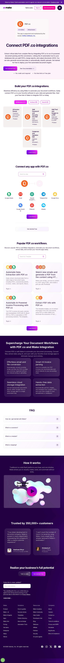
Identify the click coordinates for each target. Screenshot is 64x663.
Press (50, 618)
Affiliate (35, 627)
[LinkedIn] (55, 647)
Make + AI (6, 612)
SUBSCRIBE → (8, 598)
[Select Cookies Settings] (3, 660)
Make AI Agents (7, 615)
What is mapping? (11, 445)
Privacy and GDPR (53, 624)
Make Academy (37, 609)
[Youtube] (59, 647)
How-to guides (22, 609)
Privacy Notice (26, 594)
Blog (34, 621)
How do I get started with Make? (15, 419)
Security (35, 633)
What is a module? (11, 436)
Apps (4, 618)
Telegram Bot (43, 198)
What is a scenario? (11, 427)
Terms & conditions (53, 621)
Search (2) (45, 102)
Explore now (55, 2)
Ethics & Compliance (54, 633)
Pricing (5, 624)
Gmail (20, 198)
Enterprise (6, 630)
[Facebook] (42, 647)
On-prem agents (37, 636)
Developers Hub (37, 618)
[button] (21, 29)
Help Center (36, 615)
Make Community (38, 612)
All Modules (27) (20, 102)
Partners (35, 630)
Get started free (49, 7)
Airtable (43, 209)
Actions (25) (33, 102)
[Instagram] (46, 647)
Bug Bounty (51, 630)
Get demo (6, 627)
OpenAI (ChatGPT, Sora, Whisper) (32, 199)
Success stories (22, 612)
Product (5, 609)
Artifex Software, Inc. (28, 36)
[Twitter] (51, 647)
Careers (50, 612)
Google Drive (55, 198)
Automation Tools (22, 624)
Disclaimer (51, 627)
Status (5, 633)
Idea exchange (22, 621)
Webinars (35, 624)
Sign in (38, 7)
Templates (21, 615)
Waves (5, 636)
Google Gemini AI (20, 210)
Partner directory (22, 618)
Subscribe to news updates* (12, 582)
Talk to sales (29, 7)
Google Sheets (9, 198)
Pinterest (32, 209)
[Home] (7, 8)
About (50, 609)
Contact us (51, 615)
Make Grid (6, 621)
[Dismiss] (61, 2)
